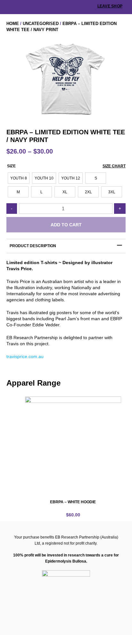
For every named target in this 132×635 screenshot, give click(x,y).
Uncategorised (41, 23)
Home (12, 23)
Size (11, 166)
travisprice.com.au (25, 356)
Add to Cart (66, 224)
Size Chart (114, 166)
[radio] (18, 178)
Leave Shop (109, 6)
